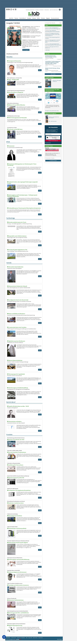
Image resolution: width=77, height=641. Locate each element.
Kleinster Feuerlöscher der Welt (16, 439)
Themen (16, 18)
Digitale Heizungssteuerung (15, 625)
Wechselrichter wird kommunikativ (17, 528)
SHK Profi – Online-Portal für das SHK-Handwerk (54, 117)
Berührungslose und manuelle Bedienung (18, 559)
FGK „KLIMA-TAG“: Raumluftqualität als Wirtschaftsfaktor (52, 31)
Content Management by (10, 639)
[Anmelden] (60, 9)
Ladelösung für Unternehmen (15, 465)
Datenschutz (35, 637)
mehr (40, 70)
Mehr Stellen (53, 74)
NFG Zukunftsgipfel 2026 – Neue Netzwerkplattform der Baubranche (53, 44)
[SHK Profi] (47, 117)
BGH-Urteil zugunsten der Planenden (17, 117)
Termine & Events (55, 18)
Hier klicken (54, 137)
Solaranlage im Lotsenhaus (15, 515)
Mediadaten (46, 9)
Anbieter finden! (53, 160)
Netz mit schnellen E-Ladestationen (17, 452)
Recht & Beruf (23, 18)
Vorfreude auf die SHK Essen (15, 129)
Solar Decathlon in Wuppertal (15, 92)
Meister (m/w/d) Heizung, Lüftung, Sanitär (52, 69)
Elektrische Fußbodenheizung (15, 600)
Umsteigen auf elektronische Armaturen (18, 585)
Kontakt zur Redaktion (39, 9)
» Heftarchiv (54, 81)
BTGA (38, 18)
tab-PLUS (11, 18)
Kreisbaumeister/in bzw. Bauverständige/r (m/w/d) (50, 56)
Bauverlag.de (59, 639)
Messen (34, 18)
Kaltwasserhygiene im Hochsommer (17, 572)
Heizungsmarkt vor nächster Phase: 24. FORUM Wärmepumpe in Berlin (52, 41)
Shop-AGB (30, 637)
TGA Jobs (43, 18)
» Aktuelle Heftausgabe (56, 80)
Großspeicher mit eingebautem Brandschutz (19, 490)
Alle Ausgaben (26, 50)
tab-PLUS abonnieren (54, 9)
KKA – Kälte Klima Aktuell (52, 121)
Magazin (48, 18)
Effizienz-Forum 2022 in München (16, 105)
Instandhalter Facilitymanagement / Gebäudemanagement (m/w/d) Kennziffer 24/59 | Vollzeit (53, 62)
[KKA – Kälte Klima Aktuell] (47, 121)
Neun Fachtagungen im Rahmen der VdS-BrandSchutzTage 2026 (52, 28)
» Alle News (47, 50)
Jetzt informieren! (48, 142)
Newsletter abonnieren (30, 9)
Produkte (29, 18)
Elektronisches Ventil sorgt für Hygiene (18, 542)
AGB (26, 637)
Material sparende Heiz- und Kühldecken (18, 612)
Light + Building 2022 (13, 79)
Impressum (40, 637)
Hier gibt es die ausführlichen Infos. (52, 110)
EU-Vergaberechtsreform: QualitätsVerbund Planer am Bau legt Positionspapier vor (52, 34)
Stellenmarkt (13, 637)
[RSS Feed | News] (7, 9)
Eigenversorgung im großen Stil (16, 477)
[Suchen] (60, 23)
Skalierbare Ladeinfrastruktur (16, 503)
